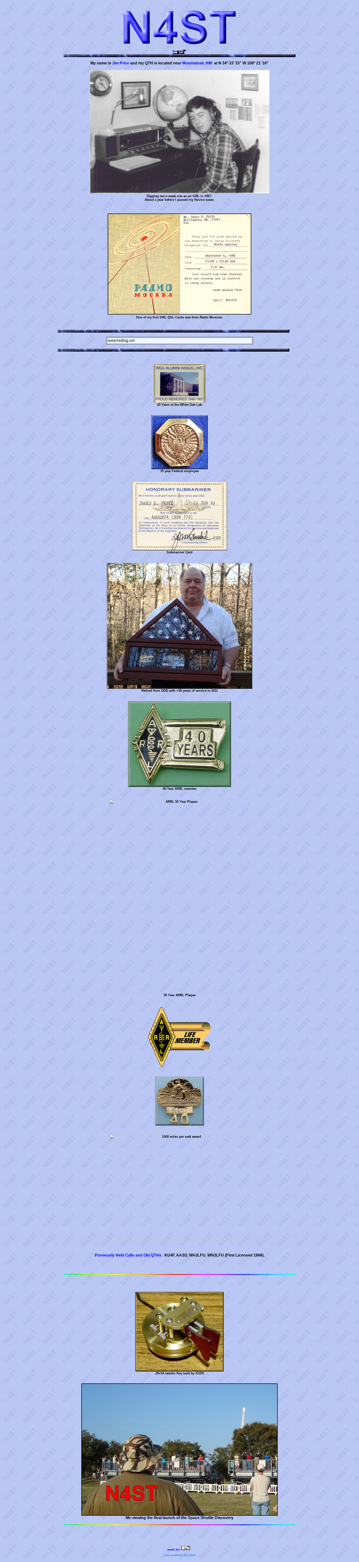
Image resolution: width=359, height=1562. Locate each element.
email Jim (174, 1549)
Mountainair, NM (197, 63)
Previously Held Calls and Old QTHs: (128, 1255)
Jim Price (120, 63)
